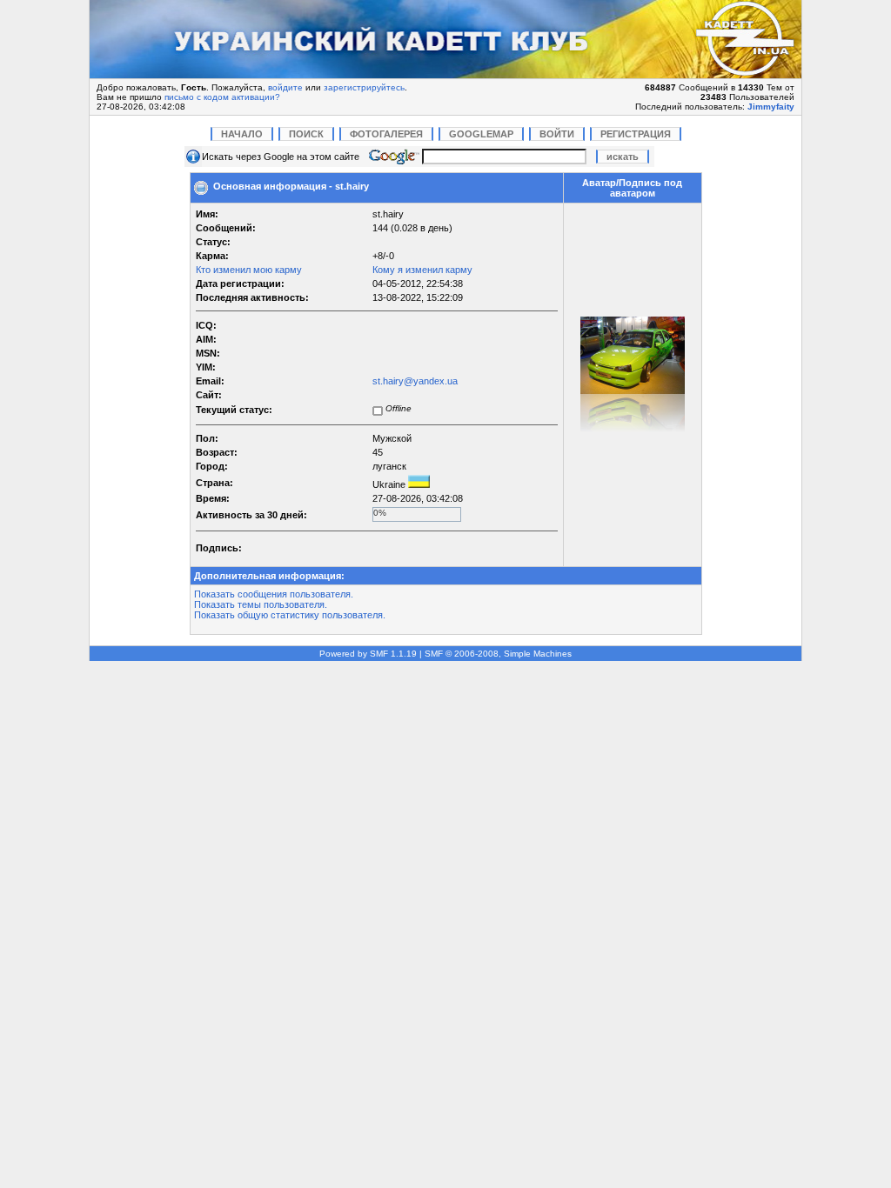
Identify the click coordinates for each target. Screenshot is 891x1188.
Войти (556, 134)
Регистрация (635, 134)
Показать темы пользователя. (260, 604)
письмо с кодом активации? (222, 97)
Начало (242, 134)
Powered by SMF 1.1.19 (368, 653)
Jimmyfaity (770, 106)
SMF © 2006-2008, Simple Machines (498, 653)
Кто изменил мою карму (249, 269)
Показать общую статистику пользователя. (289, 615)
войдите (285, 87)
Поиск (306, 134)
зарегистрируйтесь (364, 87)
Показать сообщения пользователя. (273, 594)
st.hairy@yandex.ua (415, 381)
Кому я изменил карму (422, 269)
